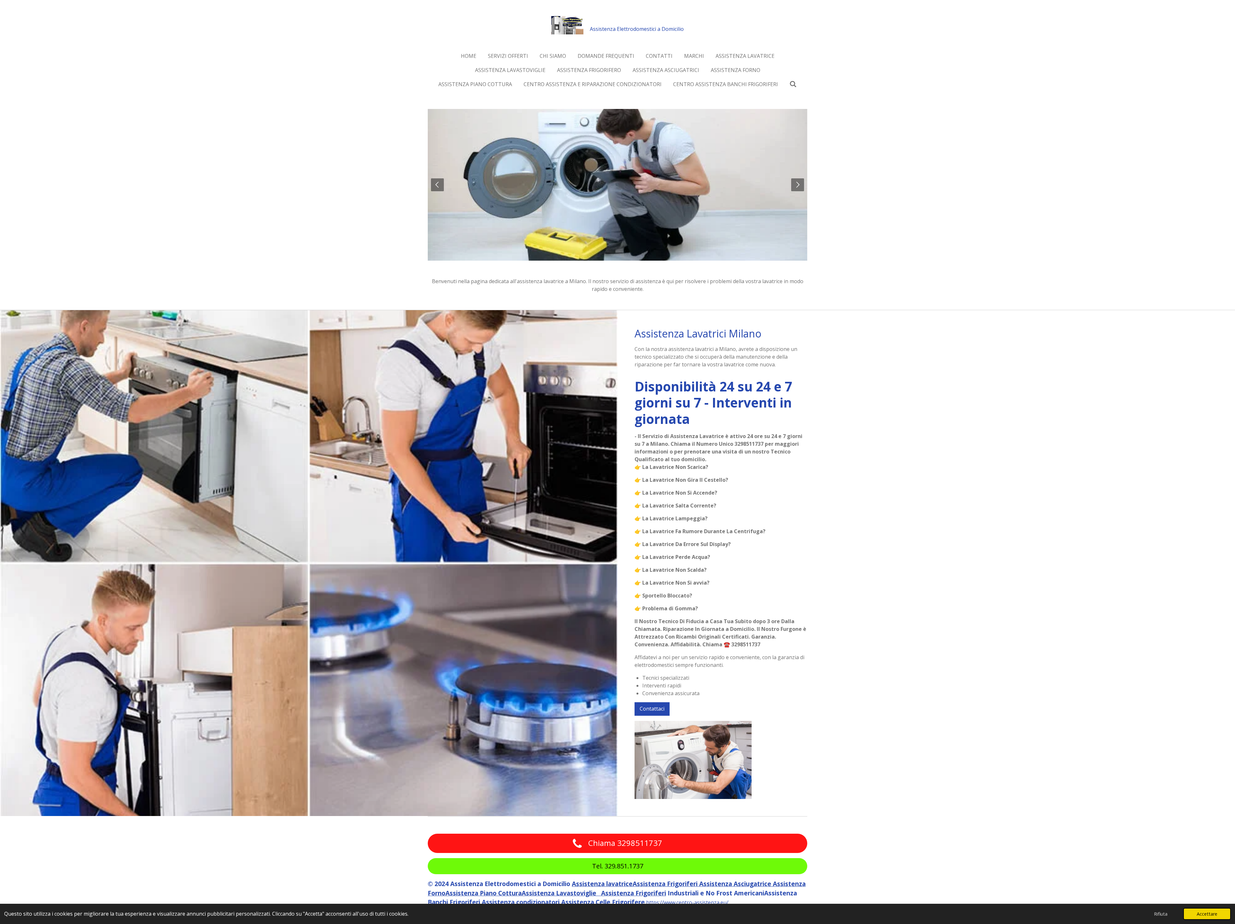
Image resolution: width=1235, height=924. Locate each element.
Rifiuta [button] (1160, 914)
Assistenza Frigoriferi (666, 883)
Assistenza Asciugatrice (736, 883)
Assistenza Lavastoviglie (561, 893)
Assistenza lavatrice (602, 883)
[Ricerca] (793, 84)
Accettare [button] (1207, 914)
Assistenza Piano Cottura (483, 893)
